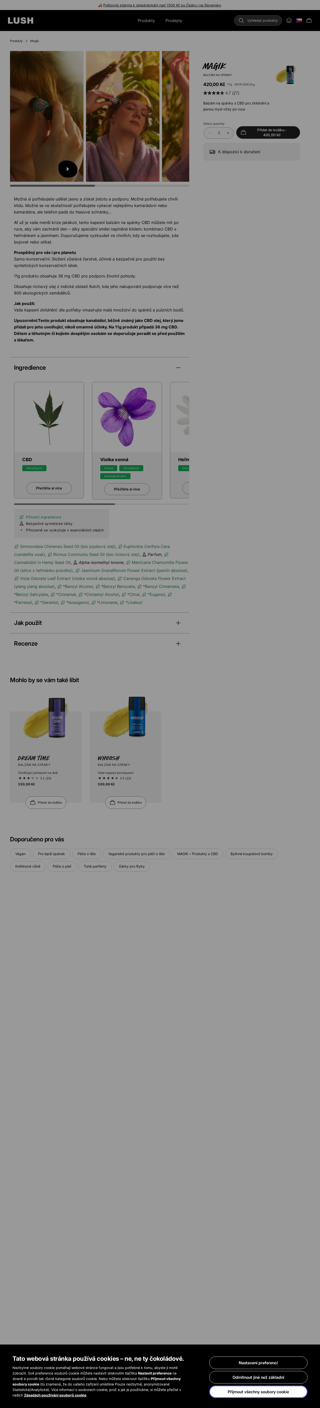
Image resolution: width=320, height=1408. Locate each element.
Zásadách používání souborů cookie (55, 1395)
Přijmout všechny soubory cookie (258, 1391)
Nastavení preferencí (258, 1362)
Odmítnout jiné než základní (258, 1377)
